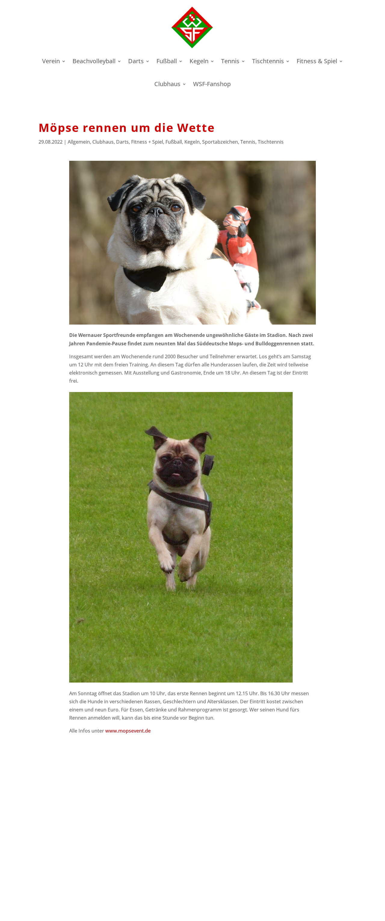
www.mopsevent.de (127, 730)
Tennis (230, 61)
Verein (51, 61)
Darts (136, 61)
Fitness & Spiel (317, 61)
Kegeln (198, 61)
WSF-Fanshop (212, 84)
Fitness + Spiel (147, 141)
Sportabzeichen (220, 141)
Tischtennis (268, 61)
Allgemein (79, 141)
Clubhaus (167, 84)
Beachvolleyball (94, 61)
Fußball (166, 61)
